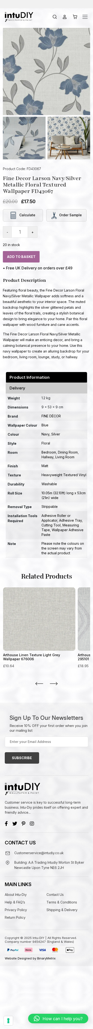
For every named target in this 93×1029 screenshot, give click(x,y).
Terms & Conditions (61, 902)
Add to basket (21, 257)
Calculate (26, 215)
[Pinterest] (23, 824)
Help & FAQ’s (15, 902)
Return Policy (15, 917)
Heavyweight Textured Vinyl (63, 475)
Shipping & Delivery (62, 910)
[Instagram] (32, 824)
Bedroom (48, 452)
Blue (44, 425)
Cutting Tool (51, 525)
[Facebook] (6, 824)
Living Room (64, 457)
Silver (55, 434)
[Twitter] (14, 824)
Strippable (49, 506)
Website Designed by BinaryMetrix (30, 958)
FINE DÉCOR (51, 416)
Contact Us (55, 895)
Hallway (47, 457)
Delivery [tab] (17, 388)
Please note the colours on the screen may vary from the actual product (62, 548)
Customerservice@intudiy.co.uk (39, 853)
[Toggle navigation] (85, 17)
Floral (45, 443)
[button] (58, 1018)
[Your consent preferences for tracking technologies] (8, 1020)
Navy (45, 434)
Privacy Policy (16, 910)
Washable (49, 484)
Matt (44, 466)
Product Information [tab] (30, 377)
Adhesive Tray (70, 520)
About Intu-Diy (16, 895)
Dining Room (68, 452)
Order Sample (70, 215)
